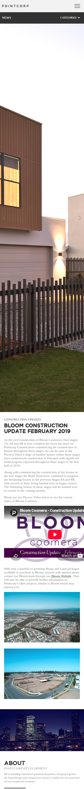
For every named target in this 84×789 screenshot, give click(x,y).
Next (80, 218)
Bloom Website (61, 576)
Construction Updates (22, 419)
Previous (4, 218)
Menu (77, 6)
